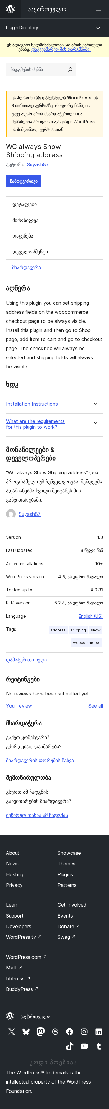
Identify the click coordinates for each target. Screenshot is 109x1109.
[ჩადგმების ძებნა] (70, 69)
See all (95, 706)
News (12, 863)
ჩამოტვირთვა (24, 181)
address (58, 630)
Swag (67, 937)
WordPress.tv (24, 937)
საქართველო (36, 1016)
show (96, 630)
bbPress (18, 978)
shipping (78, 630)
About (12, 853)
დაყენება (22, 236)
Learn (12, 905)
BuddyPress (22, 989)
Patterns (67, 885)
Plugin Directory (22, 27)
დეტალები (24, 204)
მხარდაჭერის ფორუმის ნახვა (40, 760)
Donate (69, 926)
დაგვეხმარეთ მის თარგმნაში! (61, 49)
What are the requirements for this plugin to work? (35, 424)
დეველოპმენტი (30, 252)
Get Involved (72, 905)
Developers (18, 926)
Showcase (69, 853)
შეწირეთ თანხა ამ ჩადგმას (37, 815)
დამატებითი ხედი (26, 660)
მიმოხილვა (25, 220)
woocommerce (87, 642)
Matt (14, 968)
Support (15, 916)
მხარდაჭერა (26, 267)
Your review (19, 706)
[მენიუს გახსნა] (99, 9)
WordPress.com (26, 957)
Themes (66, 863)
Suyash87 (38, 164)
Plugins (65, 874)
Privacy (14, 885)
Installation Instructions (32, 404)
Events (65, 916)
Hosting (14, 874)
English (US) (91, 616)
